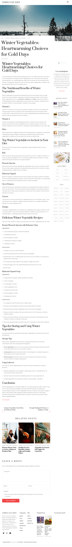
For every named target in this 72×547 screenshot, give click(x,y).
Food (12, 38)
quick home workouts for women (67, 211)
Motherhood (65, 176)
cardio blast (56, 194)
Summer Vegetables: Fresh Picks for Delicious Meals (13, 409)
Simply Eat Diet (6, 542)
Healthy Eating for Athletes (61, 204)
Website (6, 491)
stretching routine (67, 217)
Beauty (57, 169)
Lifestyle (18, 38)
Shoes (56, 217)
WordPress (20, 542)
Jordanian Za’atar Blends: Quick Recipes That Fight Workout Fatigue (61, 115)
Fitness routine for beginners (61, 201)
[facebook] (6, 533)
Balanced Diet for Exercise (67, 188)
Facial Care (61, 198)
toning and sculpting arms (61, 221)
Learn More (62, 91)
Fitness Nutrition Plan (56, 201)
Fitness (7, 38)
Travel (23, 38)
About (28, 516)
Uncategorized (66, 179)
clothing (67, 194)
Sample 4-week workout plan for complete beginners (67, 214)
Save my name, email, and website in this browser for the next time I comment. (23, 495)
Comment (7, 471)
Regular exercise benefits (56, 214)
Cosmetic (56, 198)
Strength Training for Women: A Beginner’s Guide (38, 409)
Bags (62, 188)
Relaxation (62, 214)
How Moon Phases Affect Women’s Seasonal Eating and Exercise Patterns (61, 104)
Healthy (56, 204)
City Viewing (61, 194)
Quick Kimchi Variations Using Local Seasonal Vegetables (63, 124)
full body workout (67, 201)
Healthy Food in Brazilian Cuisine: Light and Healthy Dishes (24, 450)
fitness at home (67, 198)
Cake (62, 191)
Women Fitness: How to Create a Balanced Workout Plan (9, 449)
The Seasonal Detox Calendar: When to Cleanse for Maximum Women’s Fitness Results (61, 144)
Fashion (66, 169)
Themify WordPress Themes (30, 542)
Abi (2, 38)
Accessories (56, 188)
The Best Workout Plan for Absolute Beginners (56, 221)
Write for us (30, 523)
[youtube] (10, 533)
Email (30, 486)
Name (6, 486)
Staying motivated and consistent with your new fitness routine (61, 217)
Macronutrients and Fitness (67, 204)
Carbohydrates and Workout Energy (67, 191)
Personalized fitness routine (56, 211)
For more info (6, 400)
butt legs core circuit (56, 191)
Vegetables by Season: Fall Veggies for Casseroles (42, 449)
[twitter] (3, 533)
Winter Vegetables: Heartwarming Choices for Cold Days (24, 48)
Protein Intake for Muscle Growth (61, 211)
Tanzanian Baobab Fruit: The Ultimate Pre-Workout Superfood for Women (61, 134)
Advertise (29, 521)
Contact (29, 518)
